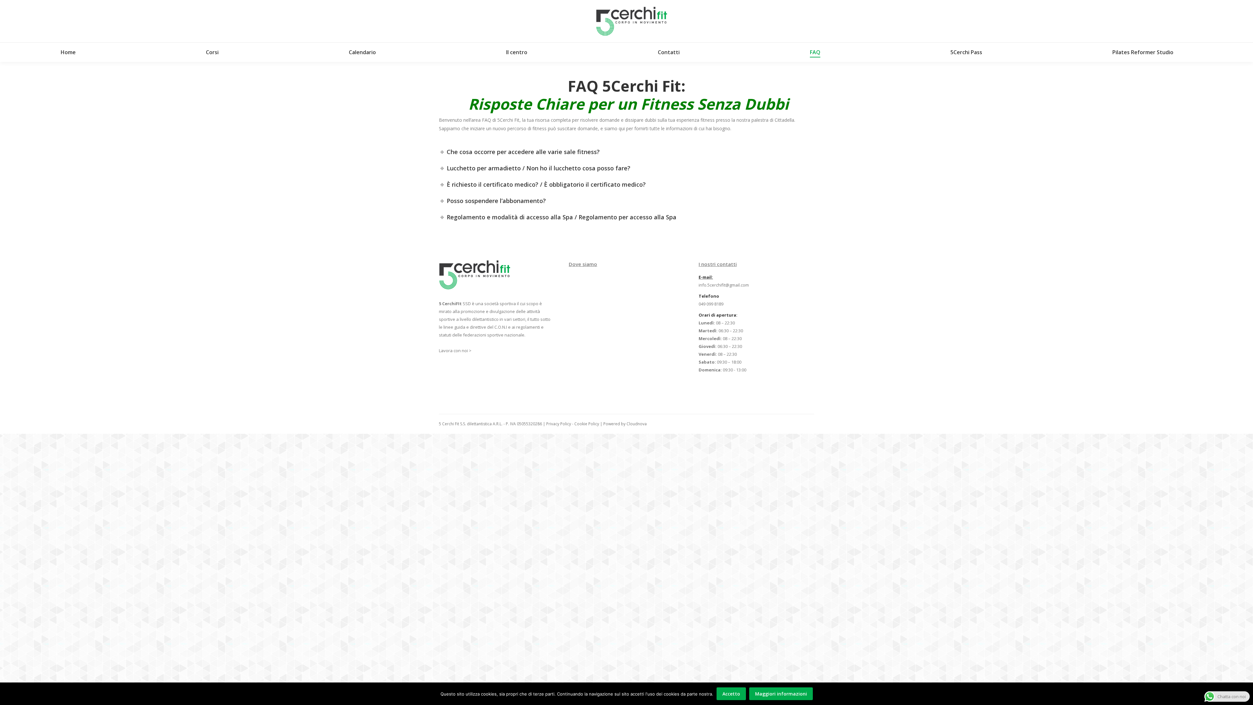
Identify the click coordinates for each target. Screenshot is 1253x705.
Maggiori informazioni (781, 694)
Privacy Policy (558, 424)
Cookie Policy (586, 424)
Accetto (731, 694)
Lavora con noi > (455, 350)
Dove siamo (583, 264)
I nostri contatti (718, 264)
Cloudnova (636, 424)
